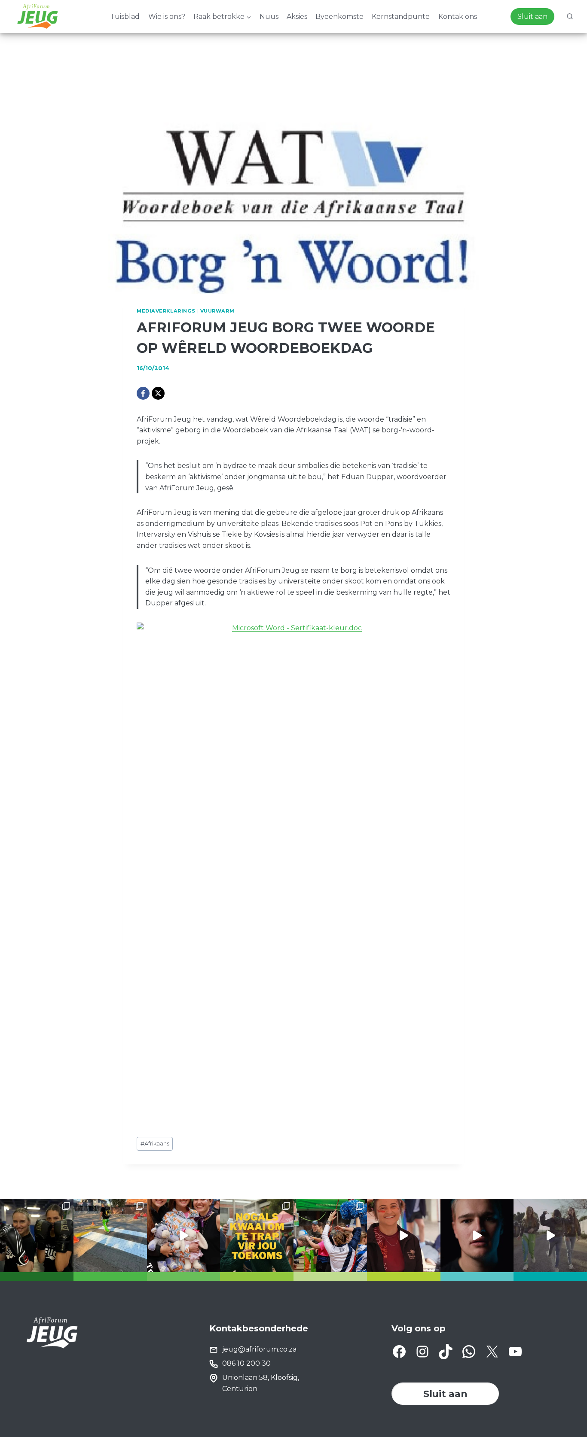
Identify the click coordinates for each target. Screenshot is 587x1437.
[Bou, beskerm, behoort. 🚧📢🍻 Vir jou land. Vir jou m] (477, 1235)
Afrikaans (155, 1143)
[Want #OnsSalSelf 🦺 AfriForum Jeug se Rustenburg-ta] (110, 1235)
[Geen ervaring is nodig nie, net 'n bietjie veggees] (36, 1235)
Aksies (297, 16)
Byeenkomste (339, 16)
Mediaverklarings (166, 311)
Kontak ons (457, 16)
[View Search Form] (570, 17)
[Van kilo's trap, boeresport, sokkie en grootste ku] (330, 1235)
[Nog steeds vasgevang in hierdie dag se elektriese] (183, 1235)
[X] (158, 393)
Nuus (269, 16)
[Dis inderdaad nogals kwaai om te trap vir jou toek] (257, 1235)
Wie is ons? (166, 16)
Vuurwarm (217, 311)
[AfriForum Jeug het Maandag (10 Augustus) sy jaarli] (403, 1235)
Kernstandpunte (401, 16)
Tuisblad (125, 16)
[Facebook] (143, 393)
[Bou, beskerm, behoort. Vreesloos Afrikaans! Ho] (550, 1235)
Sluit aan (532, 16)
